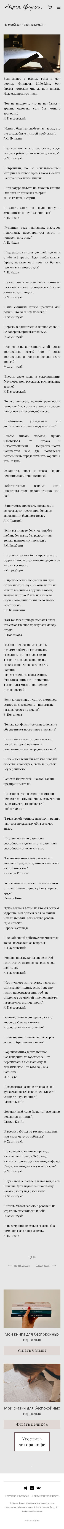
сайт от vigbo (32, 1520)
